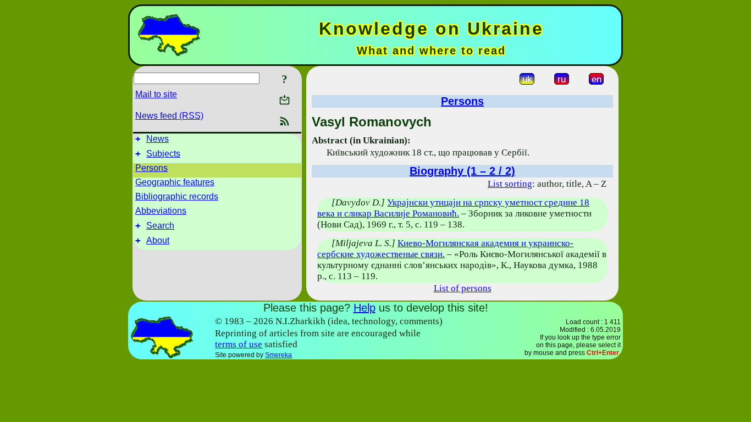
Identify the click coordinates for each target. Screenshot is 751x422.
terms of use (238, 344)
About (157, 240)
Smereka (278, 355)
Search (160, 225)
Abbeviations (160, 210)
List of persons (463, 288)
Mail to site (156, 94)
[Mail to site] (284, 100)
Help (364, 308)
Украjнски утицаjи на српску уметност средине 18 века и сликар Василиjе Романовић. (453, 208)
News (157, 138)
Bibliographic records (176, 196)
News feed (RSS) (169, 115)
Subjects (163, 153)
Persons (151, 168)
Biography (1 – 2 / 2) (462, 171)
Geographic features (174, 182)
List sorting (510, 184)
